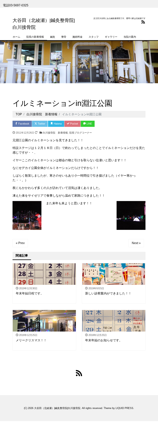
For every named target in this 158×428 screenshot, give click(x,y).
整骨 (63, 36)
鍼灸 (52, 36)
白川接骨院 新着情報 (55, 132)
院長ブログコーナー (80, 132)
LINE (89, 123)
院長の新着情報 (35, 36)
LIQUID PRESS (124, 408)
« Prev (20, 243)
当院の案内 (130, 36)
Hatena (57, 123)
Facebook (23, 123)
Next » (136, 243)
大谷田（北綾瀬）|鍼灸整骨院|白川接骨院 (57, 408)
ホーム (16, 36)
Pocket (73, 123)
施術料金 (77, 36)
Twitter (41, 123)
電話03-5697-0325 (15, 5)
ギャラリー (111, 36)
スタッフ (94, 36)
